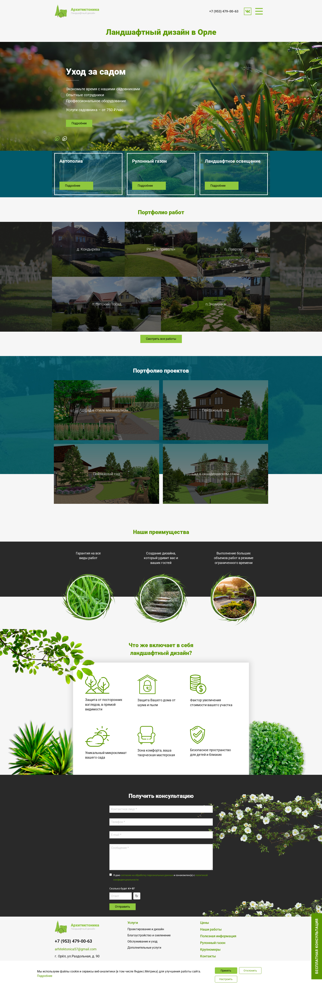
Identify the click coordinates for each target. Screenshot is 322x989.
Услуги (132, 923)
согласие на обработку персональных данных (147, 875)
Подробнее (79, 131)
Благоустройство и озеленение (149, 935)
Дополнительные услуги (144, 947)
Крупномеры (210, 949)
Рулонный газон (212, 943)
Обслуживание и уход (142, 941)
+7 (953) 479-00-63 (223, 11)
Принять (226, 970)
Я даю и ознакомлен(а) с (160, 877)
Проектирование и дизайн (145, 929)
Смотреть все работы (161, 339)
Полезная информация (218, 936)
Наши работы (211, 929)
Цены (204, 923)
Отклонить (250, 970)
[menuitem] (260, 11)
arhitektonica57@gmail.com (76, 949)
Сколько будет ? (122, 888)
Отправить (122, 906)
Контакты (208, 956)
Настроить (226, 979)
